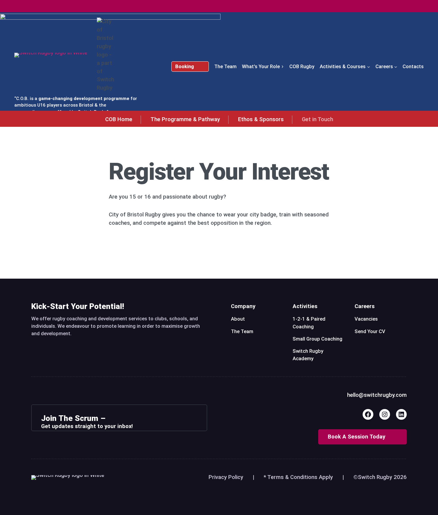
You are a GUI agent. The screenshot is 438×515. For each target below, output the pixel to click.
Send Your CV (370, 331)
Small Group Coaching (317, 339)
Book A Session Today (356, 436)
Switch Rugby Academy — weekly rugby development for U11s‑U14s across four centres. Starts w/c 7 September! (219, 6)
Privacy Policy (226, 477)
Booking (184, 66)
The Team (242, 331)
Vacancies (366, 319)
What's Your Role (261, 66)
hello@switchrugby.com (377, 395)
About (238, 319)
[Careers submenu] (395, 66)
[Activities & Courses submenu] (368, 66)
